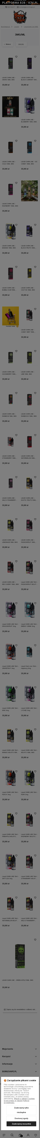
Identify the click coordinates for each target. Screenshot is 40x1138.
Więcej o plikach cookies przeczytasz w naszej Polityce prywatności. (19, 1100)
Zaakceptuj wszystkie (21, 1124)
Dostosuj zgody (21, 1118)
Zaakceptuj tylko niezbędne (21, 1110)
